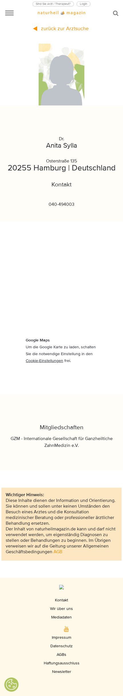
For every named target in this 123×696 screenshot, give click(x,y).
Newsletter (61, 671)
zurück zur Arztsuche (64, 28)
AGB (57, 552)
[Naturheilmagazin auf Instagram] (44, 629)
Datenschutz (61, 646)
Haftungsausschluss (62, 663)
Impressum (61, 637)
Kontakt (61, 600)
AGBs (61, 654)
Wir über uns (61, 608)
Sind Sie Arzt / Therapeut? (53, 4)
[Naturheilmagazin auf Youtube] (66, 629)
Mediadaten (61, 617)
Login (83, 4)
